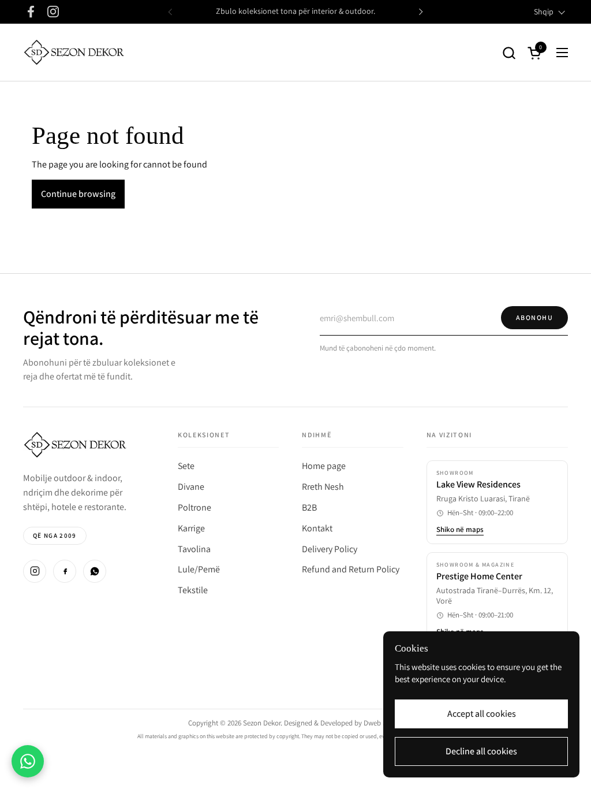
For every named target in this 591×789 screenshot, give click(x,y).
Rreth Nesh (323, 487)
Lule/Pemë (199, 569)
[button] (509, 53)
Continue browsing (78, 194)
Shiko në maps (460, 529)
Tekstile (193, 590)
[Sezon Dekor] (74, 52)
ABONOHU (534, 317)
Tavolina (194, 549)
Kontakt (317, 528)
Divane (191, 487)
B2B (309, 507)
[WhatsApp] (94, 571)
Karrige (191, 528)
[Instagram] (34, 571)
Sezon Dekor (261, 723)
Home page (324, 466)
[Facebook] (64, 571)
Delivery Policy (329, 549)
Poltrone (194, 507)
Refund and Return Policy (350, 569)
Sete (186, 466)
